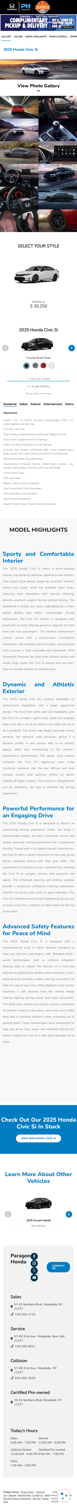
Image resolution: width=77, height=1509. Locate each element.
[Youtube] (34, 1277)
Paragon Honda (11, 1492)
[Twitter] (34, 1270)
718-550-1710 (25, 1314)
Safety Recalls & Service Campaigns (26, 1497)
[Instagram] (34, 1263)
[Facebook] (34, 1256)
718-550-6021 (25, 1346)
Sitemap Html (24, 1495)
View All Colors (39, 379)
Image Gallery (40, 386)
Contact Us (58, 1267)
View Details (38, 1225)
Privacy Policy (27, 1492)
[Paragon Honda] (38, 7)
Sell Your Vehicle (47, 16)
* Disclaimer (67, 27)
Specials (25, 16)
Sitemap (12, 1495)
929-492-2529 (25, 1378)
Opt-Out (37, 1498)
